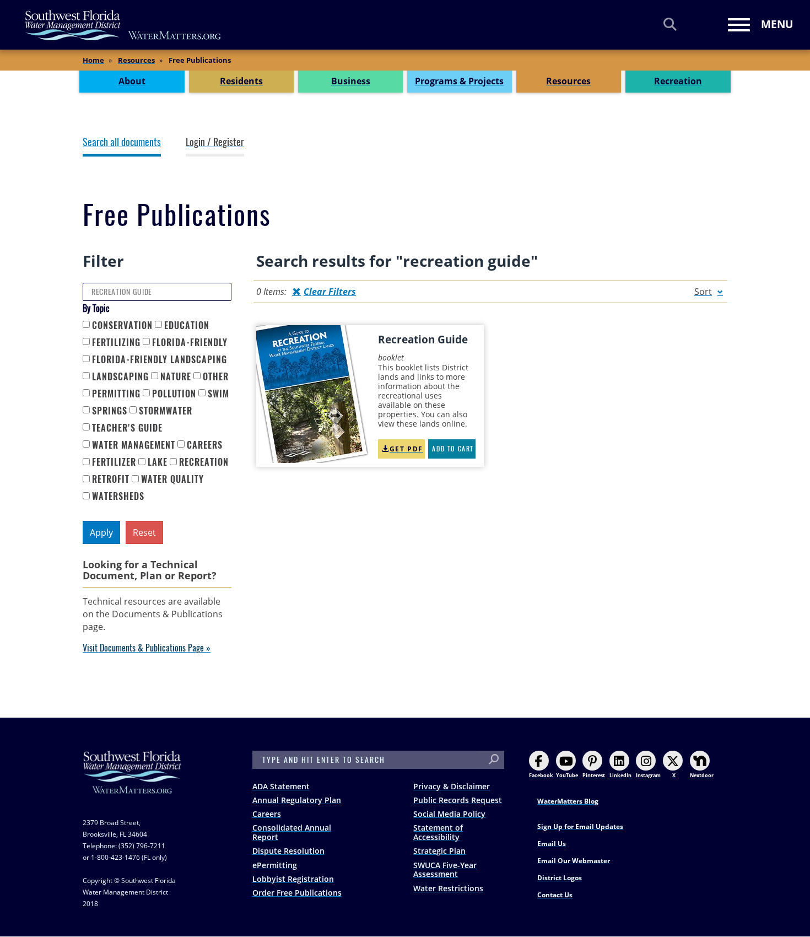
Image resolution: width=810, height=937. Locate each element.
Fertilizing (116, 342)
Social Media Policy (449, 814)
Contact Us (555, 895)
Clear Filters (330, 292)
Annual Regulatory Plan (296, 800)
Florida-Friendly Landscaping (159, 359)
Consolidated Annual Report (291, 832)
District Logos (559, 877)
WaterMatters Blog (567, 801)
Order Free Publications (297, 892)
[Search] (670, 24)
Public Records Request (457, 800)
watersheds (118, 496)
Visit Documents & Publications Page (143, 648)
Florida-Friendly (190, 342)
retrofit (110, 479)
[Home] (123, 25)
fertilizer (114, 462)
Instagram (648, 775)
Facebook (541, 775)
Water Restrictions (448, 888)
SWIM (218, 394)
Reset (144, 532)
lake (158, 462)
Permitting (116, 394)
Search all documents (122, 142)
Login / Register (215, 142)
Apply (101, 532)
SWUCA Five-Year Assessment (445, 870)
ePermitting (274, 865)
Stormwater (165, 411)
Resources (136, 60)
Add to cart (453, 448)
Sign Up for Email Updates (580, 826)
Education (186, 325)
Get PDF (406, 448)
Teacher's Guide (127, 428)
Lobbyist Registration (293, 879)
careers (205, 445)
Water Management (133, 445)
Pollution (174, 394)
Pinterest (593, 775)
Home (93, 60)
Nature (175, 377)
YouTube (567, 775)
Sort (703, 292)
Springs (109, 411)
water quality (172, 479)
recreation (204, 462)
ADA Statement (281, 786)
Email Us (551, 843)
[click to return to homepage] (132, 783)
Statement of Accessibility (438, 832)
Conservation (122, 325)
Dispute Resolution (288, 851)
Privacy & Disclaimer (451, 786)
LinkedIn (620, 775)
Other (216, 377)
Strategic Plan (439, 851)
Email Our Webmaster (573, 860)
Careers (266, 814)
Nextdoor (702, 775)
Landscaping (120, 377)
